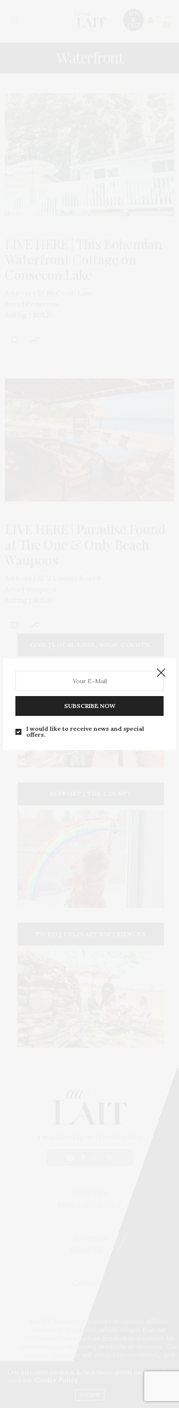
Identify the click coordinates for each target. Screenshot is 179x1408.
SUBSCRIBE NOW (89, 705)
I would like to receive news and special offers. (85, 732)
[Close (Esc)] (161, 673)
